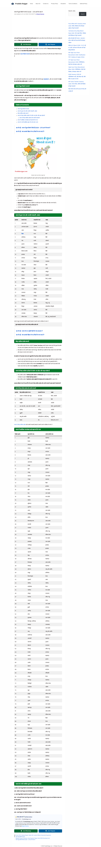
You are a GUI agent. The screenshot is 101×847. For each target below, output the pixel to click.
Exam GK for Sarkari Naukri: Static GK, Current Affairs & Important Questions (33, 835)
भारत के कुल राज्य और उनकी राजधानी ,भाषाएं (27, 111)
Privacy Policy (54, 3)
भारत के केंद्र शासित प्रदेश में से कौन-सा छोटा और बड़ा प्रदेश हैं (31, 115)
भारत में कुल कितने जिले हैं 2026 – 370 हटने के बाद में (25, 839)
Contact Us (45, 3)
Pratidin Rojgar (21, 4)
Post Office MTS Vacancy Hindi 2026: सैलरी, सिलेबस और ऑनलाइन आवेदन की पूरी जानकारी (77, 26)
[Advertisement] (38, 27)
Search (83, 14)
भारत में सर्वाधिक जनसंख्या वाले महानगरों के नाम (28, 120)
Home (31, 3)
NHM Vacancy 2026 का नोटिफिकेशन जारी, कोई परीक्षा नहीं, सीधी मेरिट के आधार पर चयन (77, 77)
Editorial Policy (83, 3)
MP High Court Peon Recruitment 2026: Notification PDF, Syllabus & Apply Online (76, 55)
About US (38, 3)
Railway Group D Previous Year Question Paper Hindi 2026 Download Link (33, 838)
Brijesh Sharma (40, 14)
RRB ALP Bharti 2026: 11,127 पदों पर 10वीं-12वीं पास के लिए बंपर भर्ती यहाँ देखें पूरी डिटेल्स (77, 48)
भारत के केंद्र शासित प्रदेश (20, 424)
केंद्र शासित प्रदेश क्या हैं (23, 113)
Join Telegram (51, 44)
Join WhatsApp (27, 44)
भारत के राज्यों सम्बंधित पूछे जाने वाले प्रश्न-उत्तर (28, 122)
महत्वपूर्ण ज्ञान (46, 79)
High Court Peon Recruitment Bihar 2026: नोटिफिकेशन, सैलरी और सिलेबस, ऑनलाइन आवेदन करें (76, 69)
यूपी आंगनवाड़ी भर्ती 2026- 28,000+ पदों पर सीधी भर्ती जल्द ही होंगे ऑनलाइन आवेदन (76, 40)
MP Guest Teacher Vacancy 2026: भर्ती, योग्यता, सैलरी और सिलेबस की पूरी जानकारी (76, 84)
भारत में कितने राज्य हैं (24, 54)
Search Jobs (71, 11)
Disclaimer (63, 3)
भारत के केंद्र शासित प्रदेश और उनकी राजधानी (29, 117)
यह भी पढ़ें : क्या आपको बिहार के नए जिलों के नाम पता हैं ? (30, 131)
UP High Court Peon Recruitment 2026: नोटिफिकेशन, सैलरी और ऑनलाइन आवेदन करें (76, 62)
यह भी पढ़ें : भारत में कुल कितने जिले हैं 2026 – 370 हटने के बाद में (33, 127)
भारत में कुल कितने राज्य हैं (23, 108)
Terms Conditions (73, 3)
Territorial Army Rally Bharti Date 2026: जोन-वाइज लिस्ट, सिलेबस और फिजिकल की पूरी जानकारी (77, 33)
